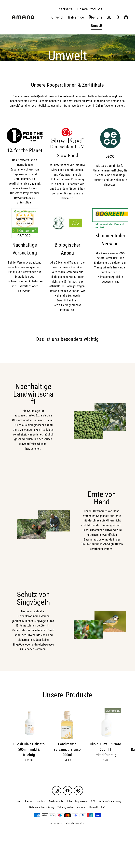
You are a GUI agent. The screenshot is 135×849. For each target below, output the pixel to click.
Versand (81, 807)
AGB (93, 801)
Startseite (65, 9)
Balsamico (76, 17)
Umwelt (96, 25)
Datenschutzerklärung (41, 807)
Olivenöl (57, 17)
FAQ (103, 807)
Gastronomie (56, 801)
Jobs (69, 801)
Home (17, 801)
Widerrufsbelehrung (110, 801)
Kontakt (41, 801)
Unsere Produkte (89, 9)
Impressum (81, 801)
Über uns (95, 17)
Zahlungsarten (65, 807)
